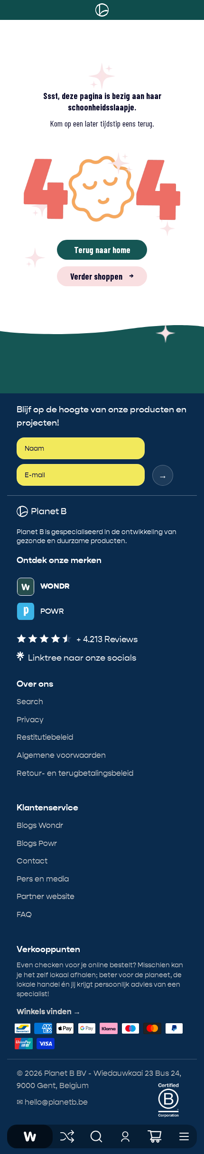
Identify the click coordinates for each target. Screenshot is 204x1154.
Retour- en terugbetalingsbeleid (75, 773)
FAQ (24, 914)
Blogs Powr (37, 843)
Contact (32, 860)
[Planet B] (102, 10)
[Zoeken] (96, 1136)
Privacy (30, 719)
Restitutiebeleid (45, 737)
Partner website (45, 896)
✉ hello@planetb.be (52, 1102)
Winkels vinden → (49, 1012)
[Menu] (184, 1136)
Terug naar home (102, 250)
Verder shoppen (102, 276)
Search (30, 701)
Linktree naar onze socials (82, 658)
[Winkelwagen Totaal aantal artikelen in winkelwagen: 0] (155, 1136)
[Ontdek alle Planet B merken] (67, 1136)
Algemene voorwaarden (61, 755)
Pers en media (43, 878)
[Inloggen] (126, 1136)
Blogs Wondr (40, 825)
